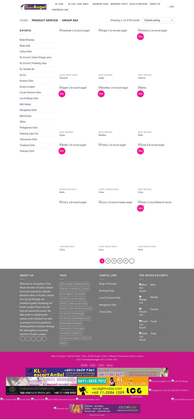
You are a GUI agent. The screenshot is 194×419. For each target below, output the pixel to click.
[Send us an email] (38, 338)
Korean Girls (26, 80)
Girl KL (63, 303)
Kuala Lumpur (27, 86)
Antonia (141, 78)
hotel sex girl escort (78, 303)
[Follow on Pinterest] (44, 338)
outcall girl (64, 333)
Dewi (140, 249)
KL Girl (63, 313)
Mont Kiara (25, 116)
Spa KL (63, 343)
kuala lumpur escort (81, 318)
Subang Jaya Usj (29, 133)
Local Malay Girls (29, 98)
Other (23, 121)
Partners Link (60, 10)
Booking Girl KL (82, 284)
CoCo (62, 249)
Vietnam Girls (27, 151)
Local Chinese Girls (30, 92)
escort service (78, 298)
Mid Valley (25, 104)
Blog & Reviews (139, 4)
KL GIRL (59, 4)
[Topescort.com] (135, 399)
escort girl (80, 294)
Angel (101, 78)
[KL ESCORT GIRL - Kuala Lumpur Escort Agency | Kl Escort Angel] (33, 7)
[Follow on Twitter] (33, 338)
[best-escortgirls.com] (160, 381)
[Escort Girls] (24, 399)
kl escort (88, 308)
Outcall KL (77, 333)
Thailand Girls (27, 145)
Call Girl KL (75, 289)
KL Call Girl (76, 308)
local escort (65, 328)
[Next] (131, 261)
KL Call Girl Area (78, 4)
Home (24, 20)
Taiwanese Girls (28, 139)
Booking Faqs (100, 4)
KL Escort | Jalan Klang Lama (35, 57)
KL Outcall (65, 318)
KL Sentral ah (27, 69)
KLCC (23, 75)
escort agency (66, 294)
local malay (79, 328)
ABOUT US (155, 4)
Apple (62, 135)
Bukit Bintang (27, 40)
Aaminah (63, 78)
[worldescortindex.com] (87, 399)
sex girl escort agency (70, 338)
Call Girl (63, 289)
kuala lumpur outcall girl (70, 323)
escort (86, 289)
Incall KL (64, 308)
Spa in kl (86, 338)
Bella (140, 135)
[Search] (52, 4)
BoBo (62, 192)
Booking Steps (119, 4)
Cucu (101, 249)
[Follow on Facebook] (22, 338)
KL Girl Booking (76, 313)
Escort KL (64, 298)
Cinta (140, 192)
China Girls (26, 51)
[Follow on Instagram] (27, 338)
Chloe (101, 192)
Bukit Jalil (25, 45)
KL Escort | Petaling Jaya (33, 63)
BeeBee (102, 135)
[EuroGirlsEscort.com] (182, 399)
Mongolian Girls (28, 110)
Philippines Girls (28, 127)
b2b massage (66, 284)
